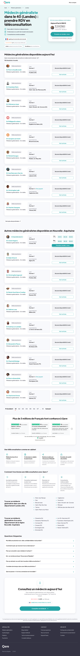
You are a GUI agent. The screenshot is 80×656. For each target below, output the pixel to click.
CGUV (14, 651)
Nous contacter (45, 632)
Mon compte (72, 2)
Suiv (48, 409)
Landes (27, 7)
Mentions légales (6, 651)
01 (15, 409)
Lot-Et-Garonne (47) (63, 518)
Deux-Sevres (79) (62, 523)
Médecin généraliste (16, 7)
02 (19, 409)
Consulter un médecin (39, 608)
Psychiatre (5, 638)
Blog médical (25, 630)
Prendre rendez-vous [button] (63, 245)
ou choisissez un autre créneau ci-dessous (62, 38)
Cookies (62, 635)
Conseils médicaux (26, 638)
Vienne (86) (60, 525)
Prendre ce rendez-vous (62, 34)
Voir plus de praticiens (12, 221)
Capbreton (61, 498)
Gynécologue (5, 632)
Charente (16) (39, 518)
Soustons (60, 500)
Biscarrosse (38, 502)
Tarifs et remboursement (28, 635)
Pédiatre (4, 635)
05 (30, 409)
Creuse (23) (38, 525)
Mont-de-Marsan (40, 498)
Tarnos (37, 507)
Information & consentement (67, 632)
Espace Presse (44, 635)
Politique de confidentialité (67, 630)
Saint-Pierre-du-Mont (42, 509)
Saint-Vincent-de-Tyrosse (66, 502)
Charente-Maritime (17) (42, 520)
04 (27, 409)
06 (34, 409)
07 (38, 409)
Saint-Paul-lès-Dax (41, 505)
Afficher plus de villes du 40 (66, 507)
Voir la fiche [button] (62, 74)
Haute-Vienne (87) (62, 527)
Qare (5, 7)
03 (23, 409)
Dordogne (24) (39, 527)
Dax (36, 500)
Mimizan (60, 505)
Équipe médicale (26, 632)
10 (43, 409)
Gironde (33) (39, 530)
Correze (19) (38, 523)
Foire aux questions (46, 630)
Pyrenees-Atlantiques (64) (65, 520)
